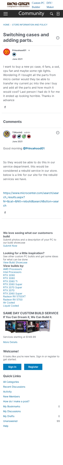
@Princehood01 (34, 148)
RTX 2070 (9, 290)
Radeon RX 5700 (13, 299)
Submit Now (10, 245)
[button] (58, 38)
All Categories (11, 381)
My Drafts (31, 416)
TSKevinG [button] (17, 132)
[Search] (51, 14)
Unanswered (31, 421)
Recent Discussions (14, 386)
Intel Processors (12, 271)
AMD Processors (12, 269)
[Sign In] (58, 14)
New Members (11, 396)
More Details (10, 342)
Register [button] (33, 366)
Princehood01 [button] (19, 50)
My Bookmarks (31, 406)
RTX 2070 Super (12, 287)
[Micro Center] (32, 14)
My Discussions (12, 411)
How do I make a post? (16, 401)
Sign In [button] (12, 366)
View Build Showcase (15, 262)
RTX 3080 (9, 278)
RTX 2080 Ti (10, 281)
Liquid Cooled (11, 305)
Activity (7, 391)
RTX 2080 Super (12, 284)
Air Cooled (9, 302)
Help (5, 425)
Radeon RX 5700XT (14, 296)
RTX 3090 (9, 275)
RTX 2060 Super (12, 293)
